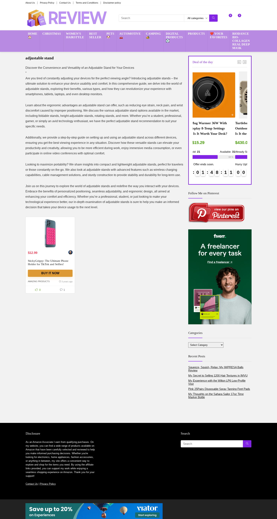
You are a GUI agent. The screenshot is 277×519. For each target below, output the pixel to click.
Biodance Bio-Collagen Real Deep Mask (241, 41)
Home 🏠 (32, 35)
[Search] (213, 18)
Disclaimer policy (112, 3)
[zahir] (70, 252)
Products (196, 33)
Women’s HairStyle (75, 35)
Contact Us (65, 3)
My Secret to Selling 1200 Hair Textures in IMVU (218, 375)
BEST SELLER (95, 35)
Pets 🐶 (110, 35)
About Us (30, 3)
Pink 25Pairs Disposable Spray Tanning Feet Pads (219, 388)
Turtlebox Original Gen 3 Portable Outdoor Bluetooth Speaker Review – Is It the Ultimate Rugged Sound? (220, 128)
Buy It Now (50, 273)
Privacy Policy (47, 3)
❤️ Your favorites (218, 35)
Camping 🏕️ (153, 35)
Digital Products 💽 (174, 37)
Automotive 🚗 (130, 35)
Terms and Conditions (87, 3)
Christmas (51, 33)
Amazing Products (39, 281)
